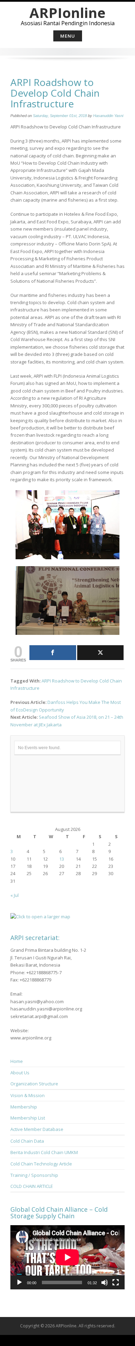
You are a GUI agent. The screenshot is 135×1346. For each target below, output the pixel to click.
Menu (67, 36)
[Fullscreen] (115, 1282)
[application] (67, 1257)
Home (16, 1061)
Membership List (27, 1118)
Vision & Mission (27, 1095)
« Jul (14, 895)
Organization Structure (34, 1084)
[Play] (19, 1282)
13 (61, 859)
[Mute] (104, 1282)
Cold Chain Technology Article (41, 1164)
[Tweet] (100, 652)
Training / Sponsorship (34, 1175)
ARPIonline (67, 12)
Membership (23, 1107)
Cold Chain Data (27, 1141)
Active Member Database (36, 1129)
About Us (19, 1072)
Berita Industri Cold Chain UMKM (44, 1152)
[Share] (52, 652)
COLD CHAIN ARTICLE (31, 1186)
